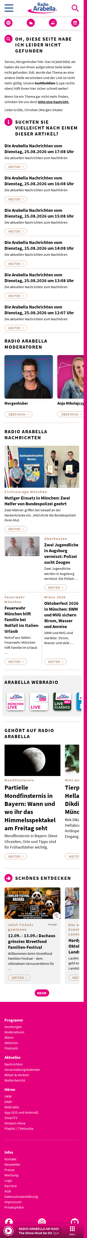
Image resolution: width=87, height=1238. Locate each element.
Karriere (10, 1186)
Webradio (11, 1107)
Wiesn (9, 1037)
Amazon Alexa (14, 1123)
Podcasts (11, 1048)
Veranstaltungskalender (22, 1069)
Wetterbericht (14, 1080)
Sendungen (13, 1026)
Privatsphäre (14, 1207)
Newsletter (12, 1164)
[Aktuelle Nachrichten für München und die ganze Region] (8, 23)
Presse (9, 1169)
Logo (8, 1180)
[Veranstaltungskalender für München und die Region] (75, 23)
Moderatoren (14, 1032)
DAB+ (8, 1101)
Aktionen (11, 1042)
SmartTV (10, 1117)
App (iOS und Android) (21, 1112)
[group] (15, 701)
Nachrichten (13, 1064)
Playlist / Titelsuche (18, 1128)
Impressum (12, 1202)
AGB (7, 1191)
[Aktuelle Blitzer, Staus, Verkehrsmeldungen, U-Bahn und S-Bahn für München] (53, 23)
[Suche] (75, 8)
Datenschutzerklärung (21, 1196)
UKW (8, 1096)
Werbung (11, 1175)
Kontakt (10, 1159)
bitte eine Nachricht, (53, 102)
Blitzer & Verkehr (16, 1075)
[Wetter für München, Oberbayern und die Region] (31, 23)
